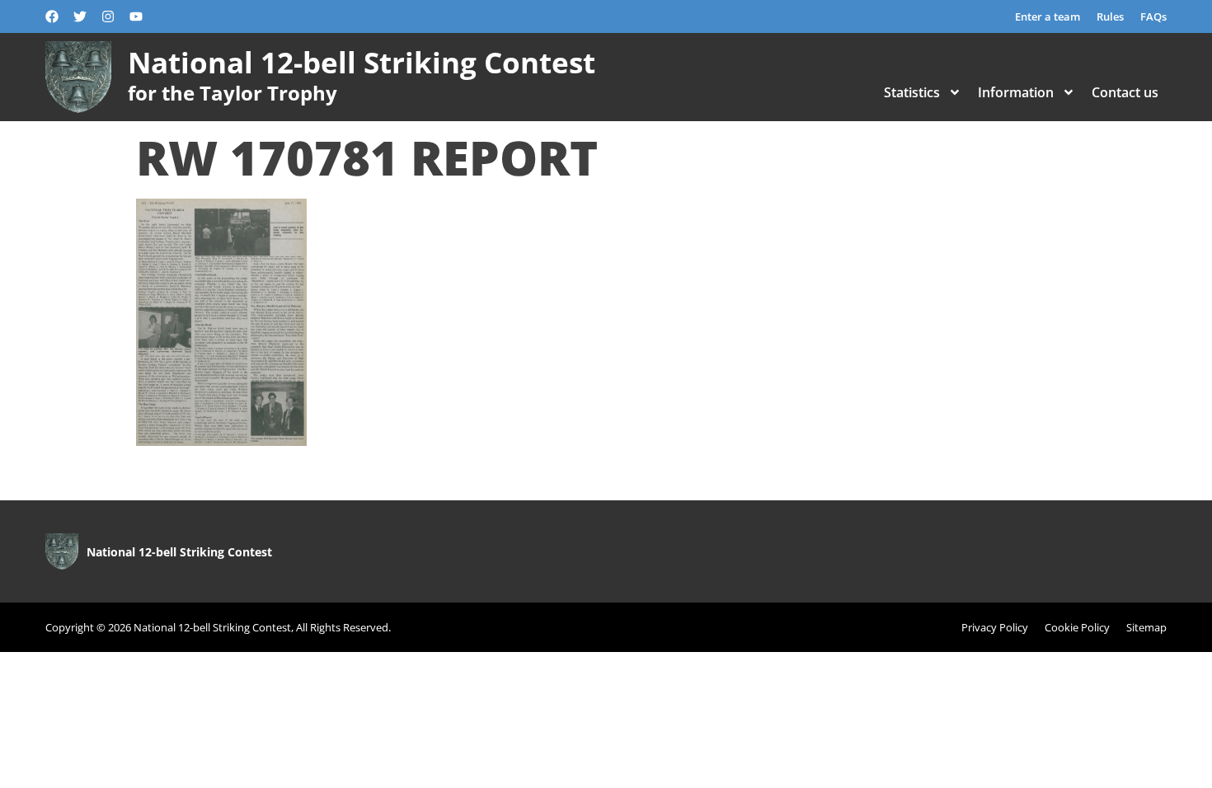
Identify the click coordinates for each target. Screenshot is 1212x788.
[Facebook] (52, 16)
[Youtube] (136, 16)
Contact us (1125, 92)
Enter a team (1047, 16)
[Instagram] (108, 16)
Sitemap (1146, 627)
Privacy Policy (994, 627)
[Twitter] (80, 16)
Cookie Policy (1077, 627)
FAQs (1153, 16)
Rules (1110, 16)
